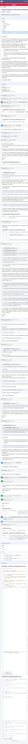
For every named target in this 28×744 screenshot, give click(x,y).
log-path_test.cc (9, 559)
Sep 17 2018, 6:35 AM (7, 520)
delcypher (8, 14)
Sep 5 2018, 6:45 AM (7, 141)
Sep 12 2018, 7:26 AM (7, 471)
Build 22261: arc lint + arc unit (9, 91)
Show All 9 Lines (15, 740)
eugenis (5, 26)
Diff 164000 (18, 125)
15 (4, 164)
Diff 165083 (18, 462)
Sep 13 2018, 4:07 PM (7, 500)
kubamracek (6, 23)
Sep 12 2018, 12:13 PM (7, 482)
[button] (27, 1)
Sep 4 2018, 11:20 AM (7, 103)
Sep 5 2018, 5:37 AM (6, 137)
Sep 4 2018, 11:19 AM (7, 96)
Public (9, 11)
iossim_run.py (9, 556)
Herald (4, 98)
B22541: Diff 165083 (23, 477)
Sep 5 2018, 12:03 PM (7, 321)
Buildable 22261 (7, 90)
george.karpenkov (7, 24)
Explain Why (10, 518)
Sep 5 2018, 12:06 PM (7, 361)
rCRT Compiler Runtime (6, 87)
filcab (5, 28)
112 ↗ (5, 510)
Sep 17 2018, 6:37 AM (7, 525)
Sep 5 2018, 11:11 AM (7, 222)
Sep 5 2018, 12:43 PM (7, 400)
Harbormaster (6, 102)
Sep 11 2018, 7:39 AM (7, 422)
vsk (4, 22)
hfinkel (5, 27)
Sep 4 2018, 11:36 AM (7, 107)
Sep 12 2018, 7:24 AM (7, 464)
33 (4, 111)
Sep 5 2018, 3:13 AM (7, 126)
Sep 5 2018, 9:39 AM (7, 169)
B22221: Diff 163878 (23, 102)
